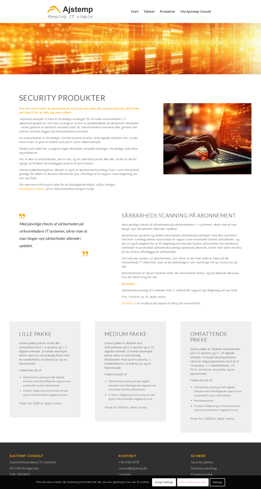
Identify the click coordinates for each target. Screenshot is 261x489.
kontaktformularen (31, 189)
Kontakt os (129, 303)
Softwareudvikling (204, 468)
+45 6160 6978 (128, 462)
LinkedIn (124, 474)
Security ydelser (202, 462)
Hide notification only (193, 482)
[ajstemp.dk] (70, 14)
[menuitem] (134, 11)
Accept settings (164, 482)
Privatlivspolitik (202, 474)
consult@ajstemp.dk (132, 468)
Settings (217, 482)
